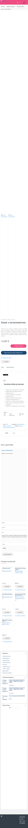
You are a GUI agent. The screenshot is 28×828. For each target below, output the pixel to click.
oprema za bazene (11, 427)
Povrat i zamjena (6, 668)
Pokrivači (23, 593)
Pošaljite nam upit (6, 666)
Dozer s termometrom (7, 450)
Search (17, 2)
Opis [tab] (2, 367)
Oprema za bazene (11, 6)
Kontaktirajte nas (6, 658)
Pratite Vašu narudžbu (7, 673)
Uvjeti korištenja (5, 660)
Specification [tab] (10, 367)
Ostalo (10, 619)
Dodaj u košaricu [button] (7, 554)
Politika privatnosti (6, 662)
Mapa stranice (5, 670)
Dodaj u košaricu (19, 346)
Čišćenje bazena (20, 6)
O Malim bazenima (6, 656)
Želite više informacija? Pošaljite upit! (13, 352)
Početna (3, 6)
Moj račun (4, 664)
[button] (6, 358)
